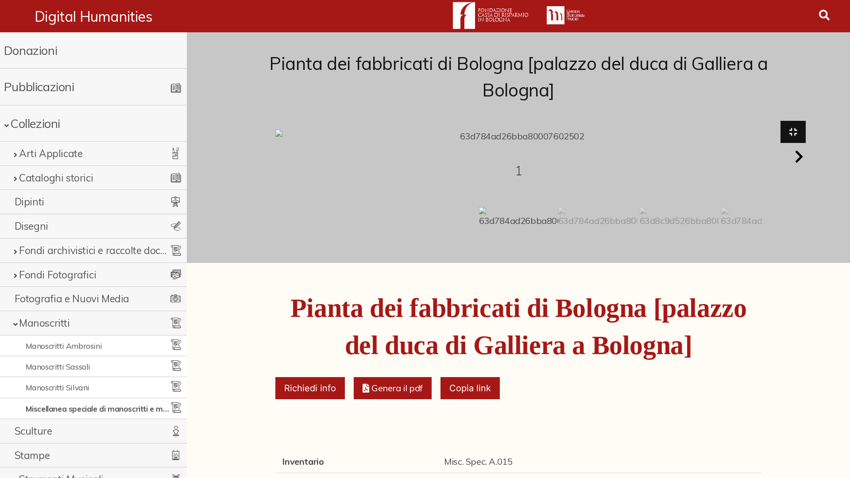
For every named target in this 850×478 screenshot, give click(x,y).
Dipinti (29, 201)
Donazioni (30, 50)
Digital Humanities (94, 16)
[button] (799, 156)
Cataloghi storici (56, 177)
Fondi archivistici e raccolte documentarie (93, 250)
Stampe (32, 455)
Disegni (31, 226)
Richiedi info (310, 388)
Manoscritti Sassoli (58, 366)
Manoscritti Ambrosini (64, 346)
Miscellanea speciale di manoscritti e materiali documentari (100, 408)
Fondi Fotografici (57, 274)
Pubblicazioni (39, 86)
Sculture (33, 430)
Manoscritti (44, 322)
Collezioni (35, 123)
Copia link (470, 388)
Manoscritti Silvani (57, 387)
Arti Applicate (50, 153)
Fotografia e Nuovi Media (72, 298)
